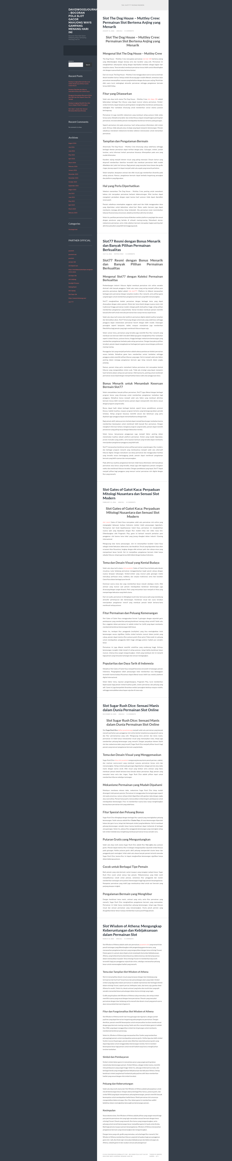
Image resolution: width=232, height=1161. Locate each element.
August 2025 (72, 189)
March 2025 (72, 209)
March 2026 (72, 162)
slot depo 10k (73, 275)
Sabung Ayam (72, 287)
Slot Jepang (72, 290)
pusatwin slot (72, 254)
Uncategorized (73, 229)
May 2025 (72, 201)
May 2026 (72, 155)
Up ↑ (157, 1156)
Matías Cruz (118, 254)
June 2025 (72, 197)
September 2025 (74, 185)
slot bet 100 (72, 262)
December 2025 (73, 174)
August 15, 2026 (108, 31)
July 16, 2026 (107, 254)
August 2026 (72, 143)
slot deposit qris (73, 265)
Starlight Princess (74, 283)
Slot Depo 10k (73, 294)
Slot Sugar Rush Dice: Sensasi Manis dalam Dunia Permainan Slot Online (131, 707)
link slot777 (133, 291)
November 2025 (73, 178)
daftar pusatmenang (125, 730)
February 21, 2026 (109, 502)
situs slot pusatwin (121, 760)
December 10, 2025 (109, 714)
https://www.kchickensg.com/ (77, 298)
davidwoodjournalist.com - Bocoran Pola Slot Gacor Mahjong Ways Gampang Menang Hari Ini (90, 21)
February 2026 (73, 166)
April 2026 (72, 158)
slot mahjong (72, 279)
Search (71, 61)
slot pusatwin (128, 568)
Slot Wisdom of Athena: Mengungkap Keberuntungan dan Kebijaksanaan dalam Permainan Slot (132, 930)
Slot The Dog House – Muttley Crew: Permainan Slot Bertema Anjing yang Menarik (131, 22)
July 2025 (71, 193)
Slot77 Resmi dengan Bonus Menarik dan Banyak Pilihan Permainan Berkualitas (132, 245)
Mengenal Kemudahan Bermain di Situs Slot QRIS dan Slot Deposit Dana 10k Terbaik (80, 97)
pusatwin (71, 250)
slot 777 (71, 302)
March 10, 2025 (108, 939)
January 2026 (73, 170)
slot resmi (106, 522)
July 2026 (71, 147)
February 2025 (73, 212)
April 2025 (72, 205)
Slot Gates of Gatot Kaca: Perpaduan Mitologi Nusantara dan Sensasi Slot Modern (131, 493)
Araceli (119, 31)
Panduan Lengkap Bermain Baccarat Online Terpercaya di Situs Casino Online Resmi (79, 83)
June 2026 (72, 151)
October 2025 (73, 182)
